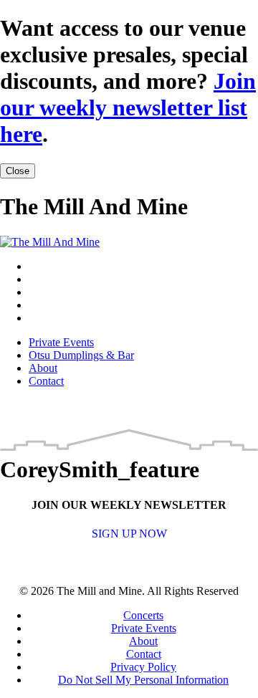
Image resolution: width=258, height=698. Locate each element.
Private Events (61, 342)
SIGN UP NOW (129, 533)
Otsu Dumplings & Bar (81, 355)
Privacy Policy (143, 667)
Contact (46, 381)
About (43, 368)
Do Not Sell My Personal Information (143, 680)
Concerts (143, 615)
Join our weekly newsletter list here (128, 107)
